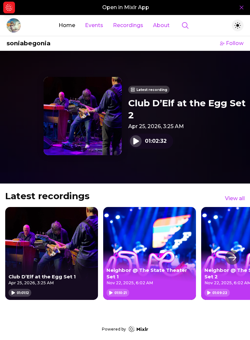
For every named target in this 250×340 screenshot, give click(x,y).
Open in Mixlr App (125, 7)
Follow (234, 43)
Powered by (114, 329)
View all (235, 198)
